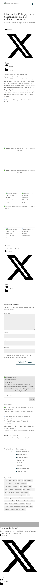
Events (19, 460)
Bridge (15, 480)
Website (6, 348)
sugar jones (21, 503)
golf (24, 489)
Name (6, 332)
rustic (6, 503)
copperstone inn (28, 480)
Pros (18, 465)
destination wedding (14, 483)
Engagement (22, 22)
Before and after (22, 451)
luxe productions (9, 495)
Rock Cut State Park (10, 501)
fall (21, 486)
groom (28, 489)
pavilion (7, 498)
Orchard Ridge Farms (20, 495)
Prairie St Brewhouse (23, 498)
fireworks (11, 489)
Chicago (20, 480)
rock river (32, 501)
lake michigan (24, 492)
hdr (5, 492)
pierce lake (13, 498)
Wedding (20, 471)
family (25, 486)
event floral (16, 486)
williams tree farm (15, 509)
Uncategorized (21, 468)
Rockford (18, 501)
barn (6, 480)
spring (15, 503)
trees (31, 506)
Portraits (19, 463)
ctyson (8, 22)
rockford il (25, 501)
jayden (17, 492)
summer (28, 503)
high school (11, 492)
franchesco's (18, 489)
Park (28, 495)
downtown (23, 483)
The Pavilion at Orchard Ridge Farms (19, 506)
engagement (8, 486)
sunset (6, 506)
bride (10, 480)
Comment (7, 313)
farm (30, 486)
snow (10, 503)
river (31, 498)
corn (6, 483)
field (6, 489)
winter (23, 509)
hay (33, 489)
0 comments (31, 22)
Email (6, 340)
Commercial (21, 454)
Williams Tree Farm (15, 249)
